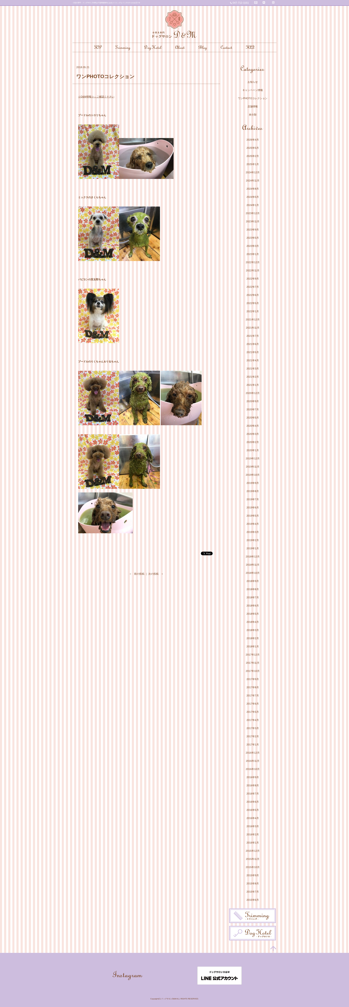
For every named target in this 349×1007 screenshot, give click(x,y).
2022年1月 (252, 311)
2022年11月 (252, 270)
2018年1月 (252, 646)
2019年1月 (252, 548)
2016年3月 (252, 826)
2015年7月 (252, 891)
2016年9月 (252, 777)
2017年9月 (252, 679)
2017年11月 (252, 662)
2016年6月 (252, 801)
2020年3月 (252, 433)
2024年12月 (253, 172)
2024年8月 (252, 188)
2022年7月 (252, 286)
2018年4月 (252, 621)
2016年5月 (252, 809)
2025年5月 (252, 147)
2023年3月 (252, 245)
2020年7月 (252, 409)
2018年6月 (252, 605)
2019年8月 (252, 491)
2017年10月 (253, 671)
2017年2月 (252, 736)
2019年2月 (252, 540)
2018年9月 (252, 581)
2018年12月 (253, 556)
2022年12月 (253, 262)
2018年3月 (252, 630)
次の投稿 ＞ (156, 573)
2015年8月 (252, 883)
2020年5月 (252, 417)
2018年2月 (252, 638)
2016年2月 (252, 834)
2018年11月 (252, 564)
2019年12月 (253, 458)
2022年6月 (252, 295)
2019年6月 (252, 507)
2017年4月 (252, 720)
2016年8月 (252, 785)
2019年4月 (252, 523)
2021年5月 (252, 352)
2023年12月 (253, 213)
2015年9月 (252, 875)
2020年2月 (252, 442)
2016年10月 (253, 769)
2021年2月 (252, 376)
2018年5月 (252, 613)
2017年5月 (252, 711)
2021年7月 (252, 335)
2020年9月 (252, 401)
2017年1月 (252, 744)
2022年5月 (252, 303)
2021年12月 (253, 319)
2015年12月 (253, 850)
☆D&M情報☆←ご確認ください (96, 96)
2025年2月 (252, 156)
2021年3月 (252, 368)
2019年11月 (252, 466)
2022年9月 (252, 278)
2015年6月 (252, 899)
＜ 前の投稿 (136, 573)
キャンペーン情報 (252, 90)
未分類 (252, 114)
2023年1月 (252, 254)
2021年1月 (252, 384)
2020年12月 (253, 393)
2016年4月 (252, 818)
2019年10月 (253, 474)
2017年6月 (252, 703)
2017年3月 (252, 728)
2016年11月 (252, 760)
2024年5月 (252, 196)
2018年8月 (252, 589)
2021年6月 (252, 344)
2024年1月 (252, 205)
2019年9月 (252, 483)
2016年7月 (252, 793)
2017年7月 (252, 695)
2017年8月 (252, 687)
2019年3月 (252, 532)
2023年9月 (252, 229)
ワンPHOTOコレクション (252, 98)
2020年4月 (252, 425)
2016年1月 (252, 842)
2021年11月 (252, 327)
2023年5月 (252, 237)
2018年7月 (252, 597)
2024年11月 (252, 180)
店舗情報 (253, 106)
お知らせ (253, 81)
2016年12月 (253, 752)
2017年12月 (253, 654)
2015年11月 (252, 859)
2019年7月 (252, 499)
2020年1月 (252, 450)
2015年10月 (253, 867)
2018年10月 (253, 572)
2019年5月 (252, 515)
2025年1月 (252, 164)
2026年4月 (252, 139)
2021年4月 (252, 360)
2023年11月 (252, 221)
